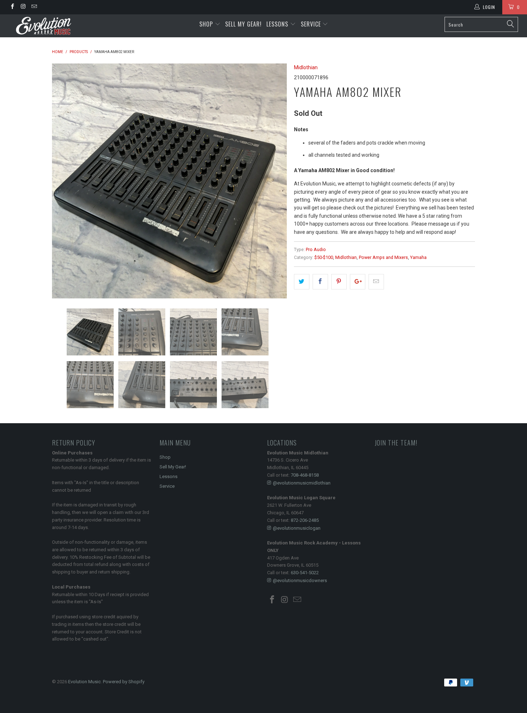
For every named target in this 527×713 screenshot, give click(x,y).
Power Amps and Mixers (383, 257)
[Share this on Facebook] (320, 281)
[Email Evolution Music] (34, 7)
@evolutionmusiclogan (297, 528)
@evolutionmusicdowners (300, 580)
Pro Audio (316, 249)
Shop (206, 24)
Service (312, 24)
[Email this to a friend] (376, 281)
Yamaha (418, 257)
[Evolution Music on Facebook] (12, 7)
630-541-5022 (305, 572)
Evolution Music (84, 681)
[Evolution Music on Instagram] (23, 7)
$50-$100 (323, 257)
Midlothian (306, 67)
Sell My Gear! (243, 24)
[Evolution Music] (45, 25)
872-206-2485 (305, 520)
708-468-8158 (305, 475)
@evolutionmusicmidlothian (302, 483)
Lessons (278, 24)
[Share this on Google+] (357, 281)
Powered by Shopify (123, 681)
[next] (274, 180)
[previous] (64, 180)
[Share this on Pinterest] (339, 281)
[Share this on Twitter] (301, 281)
